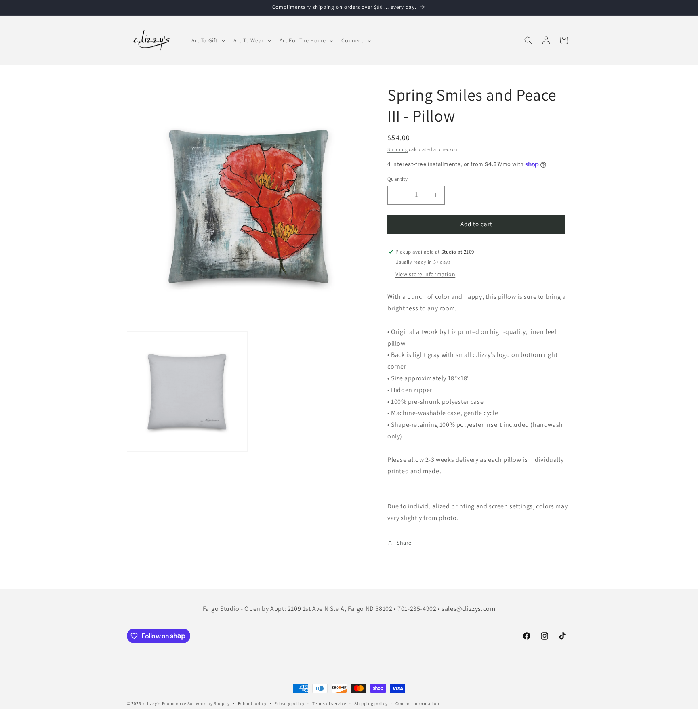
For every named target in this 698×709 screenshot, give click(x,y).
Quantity (397, 179)
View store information (425, 274)
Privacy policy (289, 703)
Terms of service (329, 703)
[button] (208, 40)
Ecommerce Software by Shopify (196, 703)
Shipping (397, 149)
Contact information (417, 703)
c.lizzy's (152, 703)
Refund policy (252, 703)
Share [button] (404, 542)
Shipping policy (371, 703)
